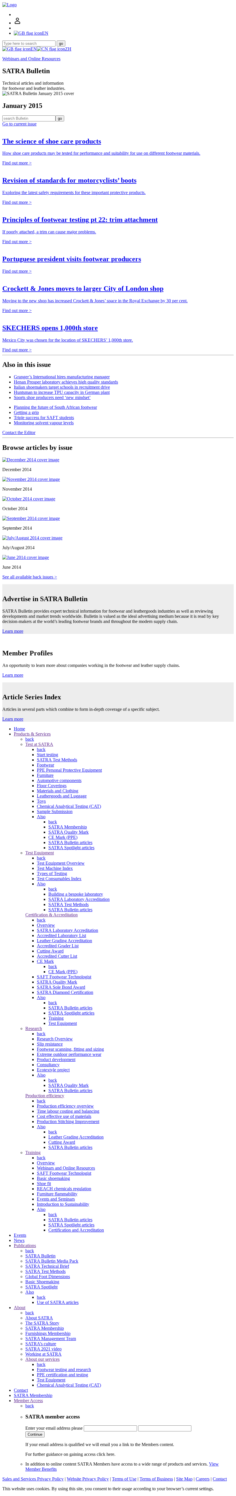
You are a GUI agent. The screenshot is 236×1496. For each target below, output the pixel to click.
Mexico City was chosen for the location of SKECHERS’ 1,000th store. (67, 340)
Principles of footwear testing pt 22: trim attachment (80, 219)
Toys (41, 801)
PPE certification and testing (62, 1374)
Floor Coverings (51, 785)
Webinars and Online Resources (31, 58)
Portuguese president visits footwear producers (71, 259)
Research (33, 1028)
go (61, 43)
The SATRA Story (42, 1323)
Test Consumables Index (59, 878)
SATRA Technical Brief (47, 1266)
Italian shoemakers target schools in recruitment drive (62, 387)
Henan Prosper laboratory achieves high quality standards (66, 382)
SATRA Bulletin (40, 1255)
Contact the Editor (18, 432)
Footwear (45, 764)
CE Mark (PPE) (62, 837)
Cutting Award (50, 951)
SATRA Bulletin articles (70, 842)
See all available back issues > (29, 576)
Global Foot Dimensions (47, 1276)
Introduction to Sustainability (63, 1204)
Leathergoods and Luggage (62, 796)
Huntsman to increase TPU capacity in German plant (62, 392)
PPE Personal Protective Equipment (69, 770)
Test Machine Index (55, 868)
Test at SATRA (39, 744)
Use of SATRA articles (58, 1302)
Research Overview (55, 1038)
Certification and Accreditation (76, 1230)
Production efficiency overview (65, 1106)
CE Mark (45, 961)
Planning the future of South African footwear (55, 407)
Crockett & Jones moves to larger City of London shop (82, 288)
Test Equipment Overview (61, 863)
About (19, 1307)
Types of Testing (52, 873)
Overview (46, 925)
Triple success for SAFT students (44, 417)
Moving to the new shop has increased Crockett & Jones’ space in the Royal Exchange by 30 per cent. (95, 300)
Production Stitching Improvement (68, 1121)
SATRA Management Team (50, 1338)
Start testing (47, 754)
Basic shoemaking (53, 1178)
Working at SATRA (43, 1354)
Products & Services (32, 733)
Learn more (12, 631)
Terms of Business (156, 1478)
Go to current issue (19, 123)
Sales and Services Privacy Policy (33, 1478)
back (29, 739)
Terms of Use (124, 1478)
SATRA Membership (67, 827)
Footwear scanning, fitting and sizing (70, 1049)
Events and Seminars (56, 1199)
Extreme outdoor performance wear (69, 1054)
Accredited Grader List (58, 945)
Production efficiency (44, 1095)
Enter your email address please (54, 1428)
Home (19, 728)
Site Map (184, 1478)
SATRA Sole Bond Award (61, 987)
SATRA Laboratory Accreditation (79, 899)
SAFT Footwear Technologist (64, 976)
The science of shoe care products (51, 141)
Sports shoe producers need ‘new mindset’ (52, 397)
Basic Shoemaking (42, 1281)
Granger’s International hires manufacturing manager (62, 376)
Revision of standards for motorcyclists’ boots (69, 180)
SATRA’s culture (40, 1343)
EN (34, 49)
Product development (56, 1059)
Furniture (45, 775)
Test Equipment (39, 852)
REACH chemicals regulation (64, 1188)
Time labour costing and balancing (68, 1111)
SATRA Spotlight (41, 1286)
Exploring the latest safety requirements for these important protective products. (74, 192)
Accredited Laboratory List (61, 935)
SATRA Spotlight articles (71, 847)
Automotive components (59, 780)
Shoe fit (44, 1183)
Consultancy (48, 1064)
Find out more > (17, 162)
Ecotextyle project (53, 1069)
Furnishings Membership (48, 1333)
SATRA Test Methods (57, 759)
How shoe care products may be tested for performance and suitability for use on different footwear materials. (101, 153)
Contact (21, 1390)
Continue (35, 1434)
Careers (203, 1478)
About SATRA (39, 1317)
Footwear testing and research (64, 1369)
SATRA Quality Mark (68, 832)
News (19, 1240)
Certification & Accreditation (51, 914)
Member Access (28, 1400)
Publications (25, 1245)
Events (20, 1235)
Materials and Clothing (57, 790)
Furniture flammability (57, 1193)
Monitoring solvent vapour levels (44, 422)
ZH (68, 49)
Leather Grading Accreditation (64, 940)
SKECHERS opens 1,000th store (50, 328)
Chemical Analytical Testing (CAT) (69, 806)
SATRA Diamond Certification (65, 992)
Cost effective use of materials (64, 1116)
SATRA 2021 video (43, 1348)
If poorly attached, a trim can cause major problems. (49, 231)
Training (56, 1018)
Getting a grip (26, 412)
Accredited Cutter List (57, 956)
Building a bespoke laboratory (75, 894)
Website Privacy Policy (88, 1478)
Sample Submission (55, 811)
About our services (42, 1359)
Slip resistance (50, 1044)
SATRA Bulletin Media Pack (51, 1261)
